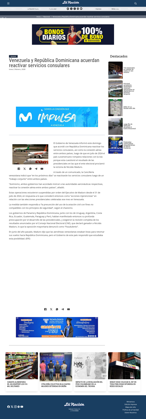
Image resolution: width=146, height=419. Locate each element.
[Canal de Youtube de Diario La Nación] (22, 407)
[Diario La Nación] (70, 3)
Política (12, 9)
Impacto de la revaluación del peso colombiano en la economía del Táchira (89, 384)
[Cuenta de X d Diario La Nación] (12, 407)
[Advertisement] (58, 85)
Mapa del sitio (130, 407)
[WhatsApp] (30, 168)
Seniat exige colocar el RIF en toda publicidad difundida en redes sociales (123, 384)
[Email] (42, 168)
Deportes (131, 9)
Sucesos (118, 9)
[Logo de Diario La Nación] (74, 405)
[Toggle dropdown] (5, 17)
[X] (24, 168)
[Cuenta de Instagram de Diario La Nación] (15, 407)
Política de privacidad (131, 410)
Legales (91, 9)
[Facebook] (18, 168)
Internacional (65, 9)
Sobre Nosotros (131, 413)
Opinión (79, 9)
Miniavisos (131, 402)
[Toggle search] (135, 3)
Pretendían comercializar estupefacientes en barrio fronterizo (129, 145)
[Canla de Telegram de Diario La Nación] (19, 407)
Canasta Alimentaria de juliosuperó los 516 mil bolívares (17, 384)
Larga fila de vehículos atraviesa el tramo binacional (130, 126)
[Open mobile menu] (8, 3)
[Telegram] (36, 168)
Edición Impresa (131, 404)
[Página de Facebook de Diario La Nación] (8, 407)
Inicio (2, 9)
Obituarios (104, 9)
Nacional (51, 9)
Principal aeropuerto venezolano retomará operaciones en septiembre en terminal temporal (129, 89)
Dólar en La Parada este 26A (129, 107)
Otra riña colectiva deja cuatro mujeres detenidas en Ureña (55, 385)
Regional (25, 9)
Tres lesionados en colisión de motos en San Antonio (129, 70)
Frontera (38, 9)
